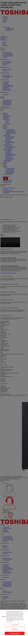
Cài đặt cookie (14, 624)
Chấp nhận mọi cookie (15, 633)
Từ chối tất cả (14, 629)
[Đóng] (25, 611)
